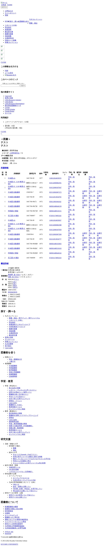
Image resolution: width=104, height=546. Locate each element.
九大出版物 (9, 344)
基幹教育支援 (14, 421)
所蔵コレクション (11, 42)
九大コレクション (35, 19)
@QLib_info (9, 532)
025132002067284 (55, 234)
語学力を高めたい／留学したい (20, 392)
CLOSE (3, 62)
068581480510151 (55, 211)
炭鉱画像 (8, 36)
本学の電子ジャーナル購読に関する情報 (27, 456)
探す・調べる (15, 21)
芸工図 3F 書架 (13, 215)
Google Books (9, 111)
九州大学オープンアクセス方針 (24, 480)
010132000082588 (55, 225)
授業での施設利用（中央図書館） (21, 426)
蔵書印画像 (9, 34)
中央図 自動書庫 (14, 192)
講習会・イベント (15, 401)
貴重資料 (8, 29)
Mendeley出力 (11, 75)
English (9, 5)
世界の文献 (9, 98)
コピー (23, 85)
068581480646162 (55, 253)
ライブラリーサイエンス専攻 (15, 521)
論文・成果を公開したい (22, 486)
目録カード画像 (10, 40)
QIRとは (16, 484)
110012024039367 (55, 220)
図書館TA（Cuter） (16, 405)
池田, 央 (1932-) (13, 277)
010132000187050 (55, 230)
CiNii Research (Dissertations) (14, 103)
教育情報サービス (15, 407)
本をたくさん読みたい (17, 396)
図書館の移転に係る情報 (14, 509)
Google (7, 107)
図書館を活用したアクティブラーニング (23, 415)
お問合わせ (9, 11)
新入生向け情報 (14, 388)
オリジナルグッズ (11, 515)
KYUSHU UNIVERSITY (9, 544)
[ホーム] (4, 2)
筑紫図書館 (13, 374)
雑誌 (14, 450)
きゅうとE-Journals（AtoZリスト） (25, 454)
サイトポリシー (10, 13)
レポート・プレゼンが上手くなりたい (23, 390)
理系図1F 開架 (13, 211)
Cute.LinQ (8, 96)
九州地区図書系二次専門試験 (15, 528)
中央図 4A (11, 178)
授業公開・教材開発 (16, 428)
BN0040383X (12, 292)
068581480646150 (55, 206)
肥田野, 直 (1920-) (14, 275)
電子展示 (8, 346)
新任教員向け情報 (15, 413)
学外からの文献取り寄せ (22, 461)
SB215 (15, 287)
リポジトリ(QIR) (11, 25)
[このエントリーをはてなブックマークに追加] (2, 56)
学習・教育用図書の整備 (18, 424)
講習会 (11, 417)
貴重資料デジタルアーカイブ (19, 324)
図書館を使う (24, 21)
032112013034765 (55, 197)
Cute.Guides (9, 348)
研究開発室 (9, 511)
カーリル (8, 113)
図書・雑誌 (33, 23)
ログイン (4, 7)
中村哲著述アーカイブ (17, 326)
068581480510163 (55, 248)
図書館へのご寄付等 (12, 517)
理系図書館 (13, 368)
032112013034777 (55, 239)
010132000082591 (55, 183)
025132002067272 (55, 192)
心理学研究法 (14, 153)
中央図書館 (13, 366)
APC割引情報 (14, 469)
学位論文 (8, 27)
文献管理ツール (14, 467)
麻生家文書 (9, 32)
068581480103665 (55, 244)
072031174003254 (55, 258)
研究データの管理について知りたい (22, 495)
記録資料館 (13, 376)
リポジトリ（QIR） (16, 320)
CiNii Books (9, 102)
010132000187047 (55, 187)
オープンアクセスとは (21, 478)
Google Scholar (10, 109)
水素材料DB (9, 38)
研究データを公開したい (18, 497)
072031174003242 (55, 215)
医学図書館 (13, 370)
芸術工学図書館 (14, 372)
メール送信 (9, 73)
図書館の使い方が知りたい (18, 394)
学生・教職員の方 (15, 359)
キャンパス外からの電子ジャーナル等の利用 (29, 463)
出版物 (7, 513)
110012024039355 (55, 178)
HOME (7, 21)
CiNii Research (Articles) (13, 100)
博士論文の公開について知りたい (25, 491)
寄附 (6, 15)
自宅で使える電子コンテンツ (19, 399)
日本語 (3, 5)
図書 (14, 448)
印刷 (6, 71)
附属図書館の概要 (11, 507)
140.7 (14, 282)
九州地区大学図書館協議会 (14, 526)
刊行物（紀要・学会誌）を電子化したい (27, 489)
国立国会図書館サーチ (13, 105)
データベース (10, 339)
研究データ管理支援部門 (14, 524)
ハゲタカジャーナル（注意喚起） (21, 471)
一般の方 (12, 361)
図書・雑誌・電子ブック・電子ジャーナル (24, 318)
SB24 (15, 285)
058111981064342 (55, 201)
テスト (16, 279)
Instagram (8, 533)
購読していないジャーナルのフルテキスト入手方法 (31, 459)
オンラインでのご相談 (17, 409)
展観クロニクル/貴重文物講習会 (16, 519)
